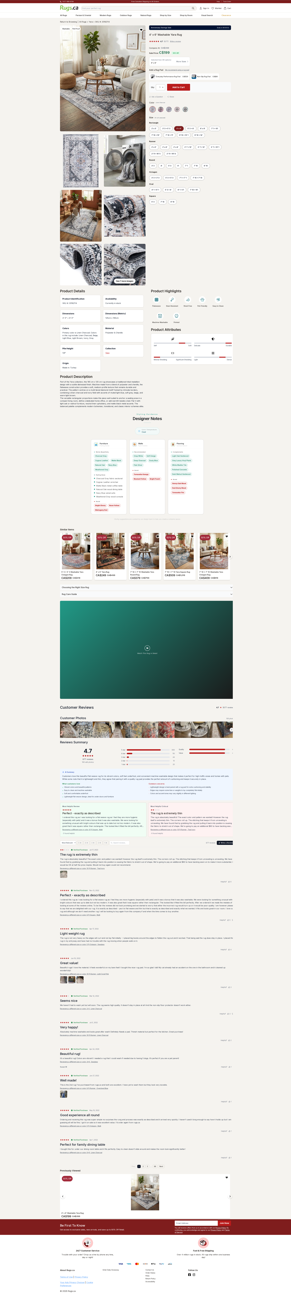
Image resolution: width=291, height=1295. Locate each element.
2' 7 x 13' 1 (215, 147)
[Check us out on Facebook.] (189, 1274)
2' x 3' (154, 128)
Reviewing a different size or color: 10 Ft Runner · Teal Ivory (173, 830)
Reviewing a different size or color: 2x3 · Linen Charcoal (81, 1009)
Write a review (175, 41)
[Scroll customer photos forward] (232, 730)
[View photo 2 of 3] (71, 979)
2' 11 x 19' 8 (171, 154)
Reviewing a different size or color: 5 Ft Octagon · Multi (80, 1126)
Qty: (152, 87)
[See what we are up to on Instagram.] (194, 1274)
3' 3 (153, 166)
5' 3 (169, 166)
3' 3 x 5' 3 (166, 128)
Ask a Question (157, 97)
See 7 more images (124, 281)
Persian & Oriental (83, 15)
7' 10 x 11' (169, 135)
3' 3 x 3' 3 (155, 178)
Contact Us (150, 1270)
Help (218, 1)
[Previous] (62, 556)
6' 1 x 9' (181, 190)
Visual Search (207, 15)
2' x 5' (154, 147)
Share (172, 97)
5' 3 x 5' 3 (169, 178)
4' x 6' (178, 128)
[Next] (230, 556)
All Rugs (63, 15)
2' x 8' (175, 147)
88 (155, 1166)
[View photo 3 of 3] (80, 979)
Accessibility (150, 1282)
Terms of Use (66, 1277)
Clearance (226, 15)
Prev (133, 1166)
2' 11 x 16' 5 (156, 154)
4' (161, 166)
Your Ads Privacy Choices (72, 1282)
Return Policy (151, 1279)
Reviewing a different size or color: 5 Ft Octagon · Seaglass (82, 944)
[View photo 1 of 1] (63, 874)
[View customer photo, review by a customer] (68, 730)
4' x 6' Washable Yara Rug (72, 1213)
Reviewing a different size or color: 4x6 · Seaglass (79, 1062)
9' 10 (206, 166)
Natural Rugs (145, 15)
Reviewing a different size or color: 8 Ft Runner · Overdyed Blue (84, 1088)
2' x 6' (164, 147)
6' (178, 166)
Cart (229, 8)
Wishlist (218, 8)
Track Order (227, 1)
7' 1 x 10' (214, 128)
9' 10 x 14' (198, 135)
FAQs (147, 1276)
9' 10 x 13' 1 (183, 135)
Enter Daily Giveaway (111, 1270)
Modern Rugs (105, 15)
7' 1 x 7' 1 (183, 178)
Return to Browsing (68, 22)
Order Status (150, 1273)
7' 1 (186, 166)
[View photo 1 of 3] (63, 979)
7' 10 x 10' (155, 135)
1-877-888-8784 (68, 1)
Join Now (224, 1223)
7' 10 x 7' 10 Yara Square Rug (177, 572)
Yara (91, 22)
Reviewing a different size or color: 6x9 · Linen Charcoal (81, 1153)
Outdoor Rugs (126, 15)
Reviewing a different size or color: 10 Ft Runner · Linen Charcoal (84, 1035)
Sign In (206, 8)
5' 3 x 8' (191, 128)
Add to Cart (178, 87)
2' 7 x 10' (188, 147)
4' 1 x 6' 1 (155, 190)
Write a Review (227, 843)
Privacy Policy (221, 1228)
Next (161, 1166)
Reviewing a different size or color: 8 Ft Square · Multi (82, 830)
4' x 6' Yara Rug (102, 572)
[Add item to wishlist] (89, 536)
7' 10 (196, 166)
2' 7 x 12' (201, 147)
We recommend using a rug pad (177, 70)
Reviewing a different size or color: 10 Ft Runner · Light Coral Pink (84, 974)
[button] (141, 30)
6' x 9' (202, 128)
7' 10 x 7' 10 (197, 178)
